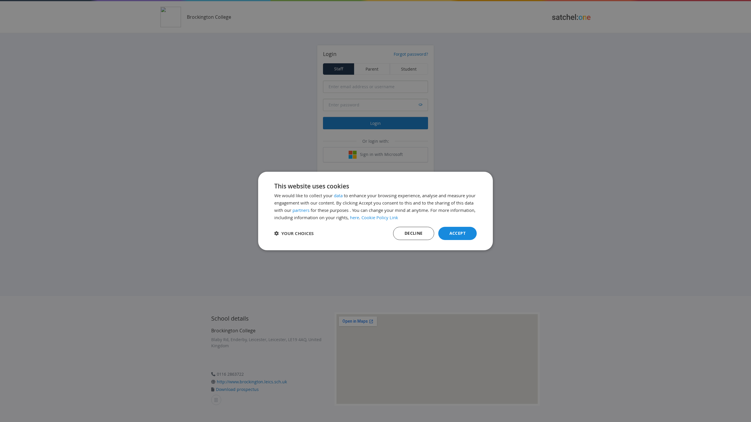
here (354, 217)
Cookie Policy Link (379, 217)
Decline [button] (414, 233)
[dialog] (375, 211)
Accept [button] (457, 233)
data (338, 195)
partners (300, 210)
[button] (294, 233)
